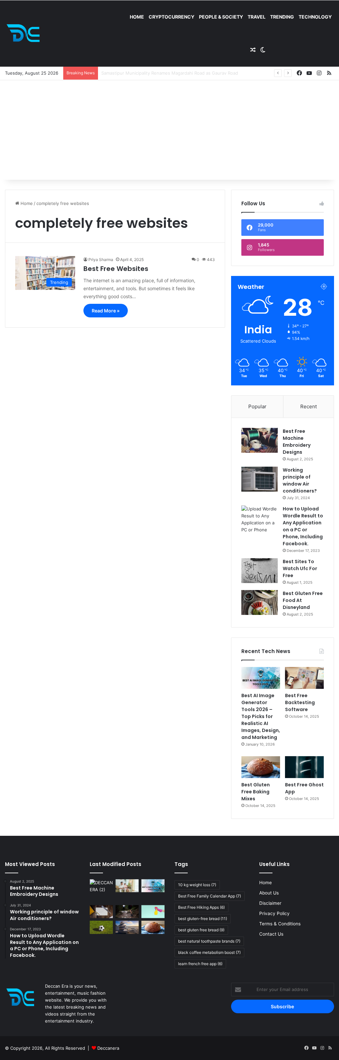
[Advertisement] (169, 130)
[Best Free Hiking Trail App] (127, 911)
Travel (257, 17)
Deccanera (108, 1048)
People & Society (221, 17)
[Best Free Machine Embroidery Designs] (259, 440)
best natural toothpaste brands (209, 941)
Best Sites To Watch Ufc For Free (300, 568)
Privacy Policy (274, 913)
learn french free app (200, 963)
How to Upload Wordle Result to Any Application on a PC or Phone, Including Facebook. (303, 526)
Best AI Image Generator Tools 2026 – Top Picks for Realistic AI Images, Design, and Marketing (260, 716)
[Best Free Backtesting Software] (304, 678)
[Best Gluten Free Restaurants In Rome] (153, 927)
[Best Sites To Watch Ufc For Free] (259, 570)
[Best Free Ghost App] (304, 767)
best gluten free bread (201, 929)
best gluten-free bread (202, 918)
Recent (308, 406)
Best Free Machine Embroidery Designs (297, 441)
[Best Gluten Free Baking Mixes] (260, 767)
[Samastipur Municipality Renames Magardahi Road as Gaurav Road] (101, 890)
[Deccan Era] (25, 33)
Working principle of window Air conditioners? (300, 480)
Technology (315, 17)
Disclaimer (270, 903)
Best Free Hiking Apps (201, 907)
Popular (257, 406)
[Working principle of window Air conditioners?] (259, 479)
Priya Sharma (100, 259)
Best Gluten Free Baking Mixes (255, 791)
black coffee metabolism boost (209, 952)
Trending (282, 17)
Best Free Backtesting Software (300, 702)
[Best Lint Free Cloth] (153, 911)
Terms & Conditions (280, 923)
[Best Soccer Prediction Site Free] (101, 927)
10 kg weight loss (197, 884)
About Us (269, 892)
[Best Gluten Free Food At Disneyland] (259, 602)
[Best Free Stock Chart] (101, 911)
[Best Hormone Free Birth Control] (127, 927)
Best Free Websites (115, 268)
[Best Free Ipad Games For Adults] (127, 885)
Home (137, 17)
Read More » (106, 310)
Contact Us (271, 934)
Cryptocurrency (171, 17)
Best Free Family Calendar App (209, 896)
